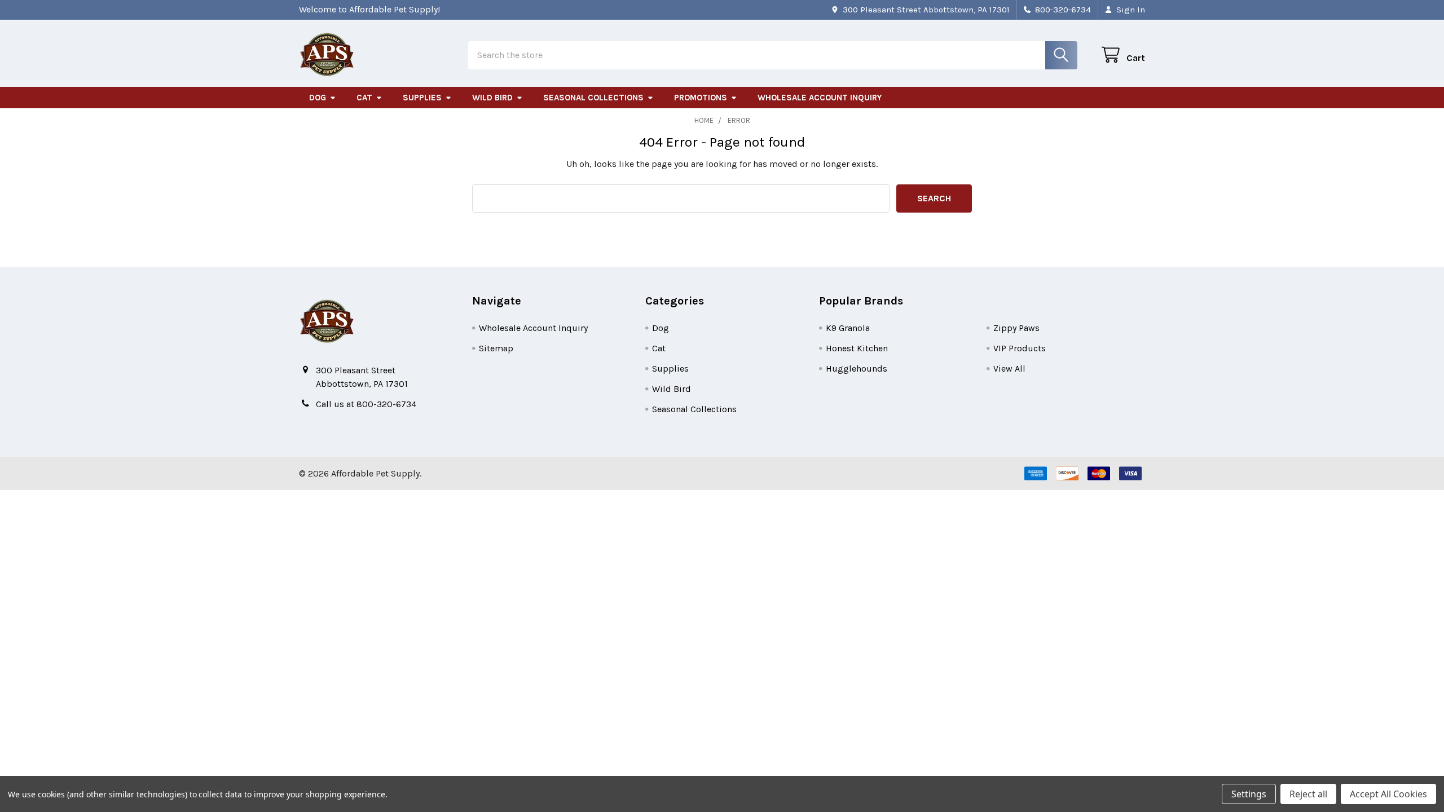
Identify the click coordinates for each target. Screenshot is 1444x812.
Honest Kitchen (857, 348)
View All (1009, 368)
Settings (1248, 794)
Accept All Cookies (1388, 794)
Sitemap (496, 348)
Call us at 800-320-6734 (366, 404)
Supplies (422, 97)
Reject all (1308, 794)
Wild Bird (492, 97)
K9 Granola (848, 328)
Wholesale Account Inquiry (820, 97)
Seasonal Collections (593, 97)
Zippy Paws (1016, 328)
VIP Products (1019, 348)
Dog (317, 97)
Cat (364, 97)
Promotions (700, 97)
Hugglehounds (856, 368)
